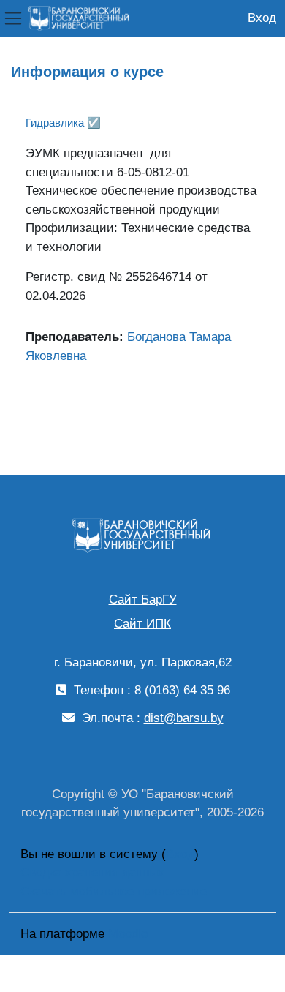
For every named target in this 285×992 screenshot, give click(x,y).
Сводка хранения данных (92, 872)
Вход (262, 18)
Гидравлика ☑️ (63, 122)
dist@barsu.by (184, 718)
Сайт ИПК (142, 624)
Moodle (128, 934)
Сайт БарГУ (143, 599)
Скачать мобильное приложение (113, 891)
